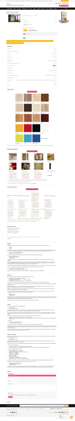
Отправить (66, 405)
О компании (11, 408)
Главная (7, 408)
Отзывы (33, 408)
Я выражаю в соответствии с (48, 405)
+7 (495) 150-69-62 (58, 3)
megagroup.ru (67, 414)
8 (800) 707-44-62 (65, 3)
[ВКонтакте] (24, 38)
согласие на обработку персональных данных (43, 405)
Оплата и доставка (22, 408)
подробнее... (34, 221)
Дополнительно (42, 408)
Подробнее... (51, 145)
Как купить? (16, 408)
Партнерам (13, 409)
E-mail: (9, 380)
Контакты (37, 408)
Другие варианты (49, 175)
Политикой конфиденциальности (59, 405)
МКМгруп (8, 4)
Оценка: (9, 392)
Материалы (8, 409)
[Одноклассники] (25, 38)
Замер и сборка (28, 408)
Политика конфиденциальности (10, 415)
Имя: (9, 377)
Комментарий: (10, 383)
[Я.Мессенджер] (23, 38)
